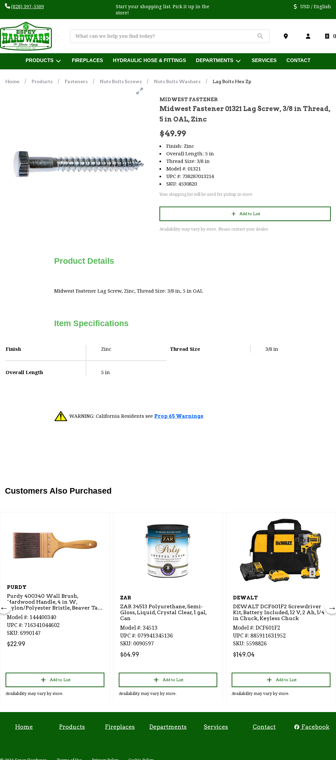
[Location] (287, 36)
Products (42, 81)
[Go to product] (55, 545)
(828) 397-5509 (27, 6)
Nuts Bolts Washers (177, 81)
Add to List (250, 213)
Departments (168, 726)
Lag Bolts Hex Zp (232, 81)
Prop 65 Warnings (178, 416)
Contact (264, 726)
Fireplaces (120, 726)
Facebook (314, 726)
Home (12, 81)
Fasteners (76, 81)
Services (216, 726)
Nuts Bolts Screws (121, 81)
